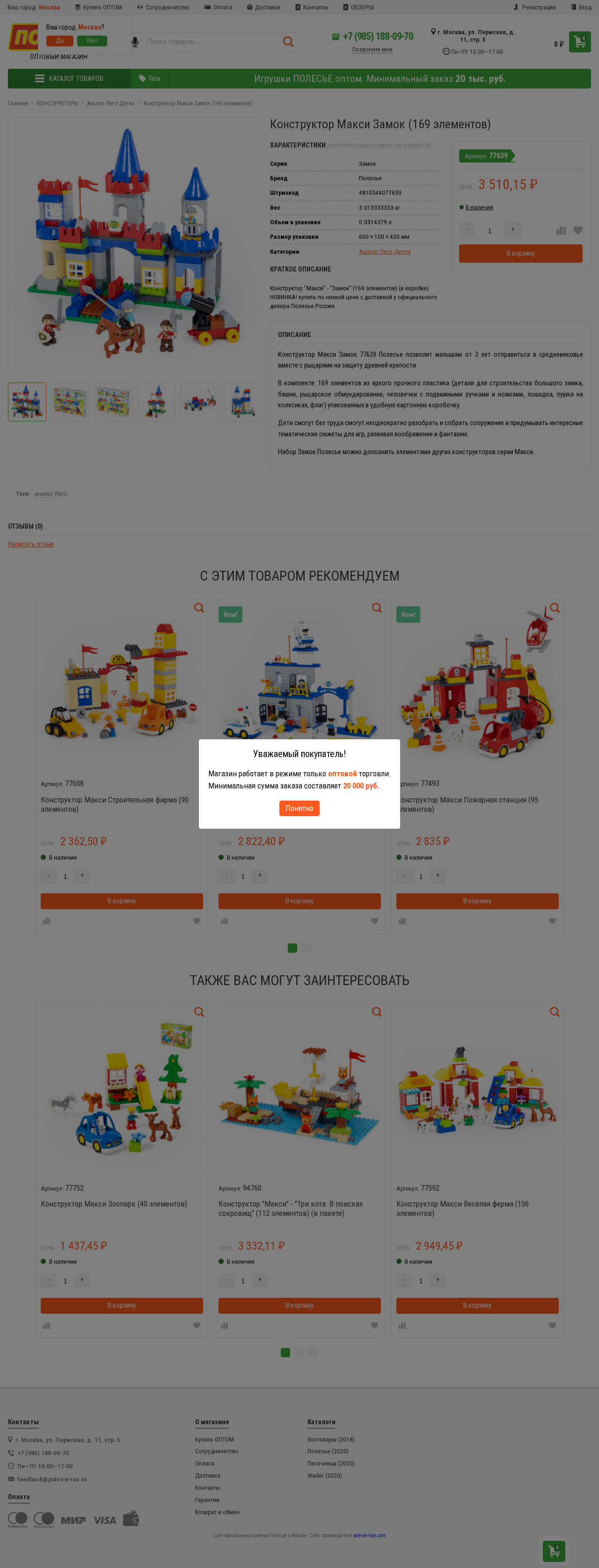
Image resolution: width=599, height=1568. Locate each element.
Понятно (299, 808)
